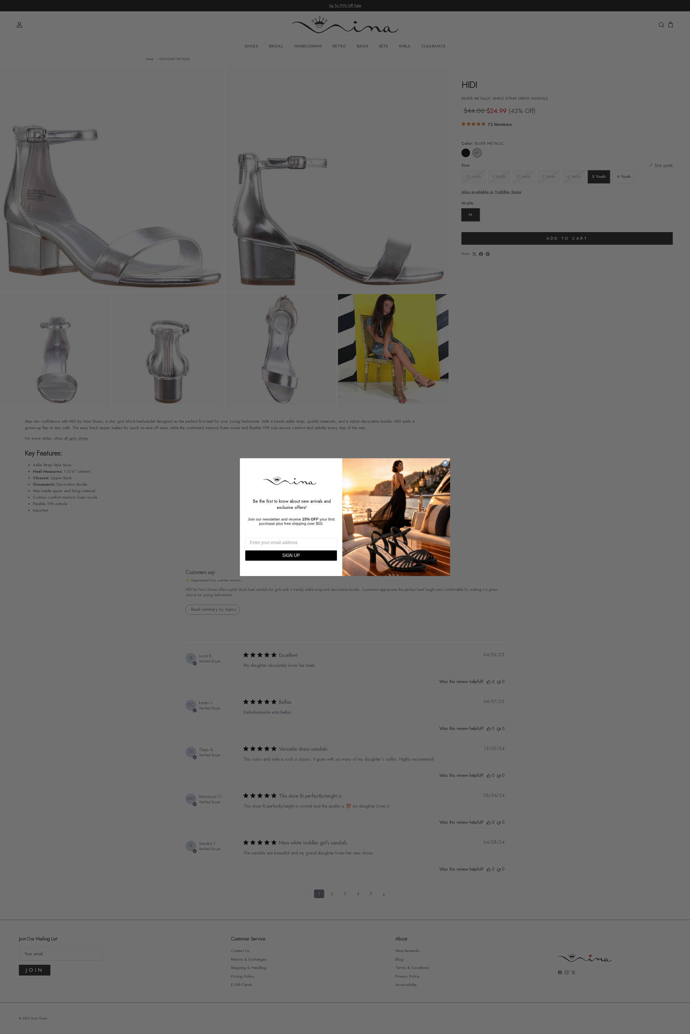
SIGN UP (291, 555)
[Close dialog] (445, 463)
